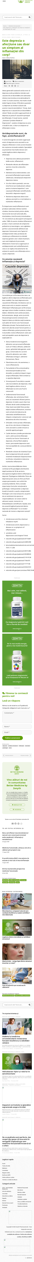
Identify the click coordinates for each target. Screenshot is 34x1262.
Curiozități (4, 1193)
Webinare (4, 1168)
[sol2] (17, 1249)
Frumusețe (5, 1205)
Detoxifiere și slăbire (7, 1196)
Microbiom (20, 1190)
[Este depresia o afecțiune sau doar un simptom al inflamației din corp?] (17, 61)
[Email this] (9, 86)
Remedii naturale (22, 1194)
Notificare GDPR (6, 1175)
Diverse (4, 1200)
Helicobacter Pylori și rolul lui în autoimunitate (16, 1072)
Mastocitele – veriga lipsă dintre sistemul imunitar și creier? (17, 962)
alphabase (29, 1257)
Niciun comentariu (19, 81)
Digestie (4, 1198)
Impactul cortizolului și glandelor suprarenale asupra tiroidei (16, 1106)
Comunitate (5, 1170)
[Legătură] (17, 607)
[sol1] (17, 1242)
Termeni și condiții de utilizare (9, 1179)
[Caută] (29, 17)
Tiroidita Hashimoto (15, 1085)
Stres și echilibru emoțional (24, 1201)
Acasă (3, 1163)
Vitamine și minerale (22, 1206)
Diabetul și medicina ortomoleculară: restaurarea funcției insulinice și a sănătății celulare (15, 1039)
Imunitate (4, 1207)
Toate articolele (6, 1166)
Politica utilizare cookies (8, 1177)
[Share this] (12, 86)
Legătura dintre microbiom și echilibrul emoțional (16, 938)
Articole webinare (6, 1191)
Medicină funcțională (12, 35)
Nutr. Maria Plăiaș (6, 1080)
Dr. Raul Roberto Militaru (7, 1048)
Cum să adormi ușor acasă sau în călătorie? (14, 986)
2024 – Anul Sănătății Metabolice (7, 1188)
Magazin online (6, 1172)
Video (22, 1051)
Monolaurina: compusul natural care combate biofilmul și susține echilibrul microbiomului (16, 913)
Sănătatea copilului (22, 1199)
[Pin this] (15, 86)
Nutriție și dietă (21, 1192)
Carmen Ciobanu (6, 1114)
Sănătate (17, 1016)
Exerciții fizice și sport (7, 1203)
